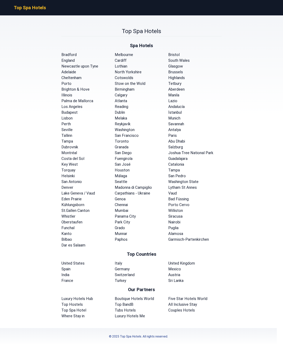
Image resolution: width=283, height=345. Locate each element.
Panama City (125, 216)
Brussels (175, 72)
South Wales (179, 60)
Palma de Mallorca (77, 101)
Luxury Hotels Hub (77, 298)
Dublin (120, 112)
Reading (121, 106)
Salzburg (175, 147)
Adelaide (68, 72)
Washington (125, 129)
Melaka (121, 118)
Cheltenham (71, 77)
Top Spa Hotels (30, 7)
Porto (66, 83)
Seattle (121, 181)
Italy (118, 263)
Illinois (66, 95)
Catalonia (176, 164)
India (65, 274)
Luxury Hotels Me (130, 316)
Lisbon (67, 118)
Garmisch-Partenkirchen (188, 239)
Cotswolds (124, 77)
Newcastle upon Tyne (79, 66)
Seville (67, 129)
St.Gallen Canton (75, 210)
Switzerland (125, 274)
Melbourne (124, 54)
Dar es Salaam (73, 245)
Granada (121, 147)
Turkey (120, 280)
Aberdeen (176, 89)
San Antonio (71, 181)
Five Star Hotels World (187, 298)
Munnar (121, 233)
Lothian (121, 66)
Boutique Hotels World (134, 298)
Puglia (173, 228)
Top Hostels (72, 304)
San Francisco (127, 135)
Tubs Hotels (125, 310)
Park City (122, 222)
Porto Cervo (178, 204)
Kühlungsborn (72, 204)
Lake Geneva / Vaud (78, 193)
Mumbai (121, 210)
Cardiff (120, 60)
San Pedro (177, 176)
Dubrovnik (69, 147)
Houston (122, 170)
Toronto (122, 141)
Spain (65, 269)
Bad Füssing (178, 199)
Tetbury (174, 83)
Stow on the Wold (130, 83)
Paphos (121, 239)
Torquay (68, 170)
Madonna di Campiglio (133, 187)
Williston (175, 210)
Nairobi (174, 222)
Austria (174, 274)
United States (73, 263)
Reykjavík (123, 124)
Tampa (67, 141)
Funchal (68, 228)
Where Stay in (73, 316)
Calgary (121, 95)
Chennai (121, 204)
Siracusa (175, 216)
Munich (174, 118)
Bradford (69, 54)
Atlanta (121, 101)
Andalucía (176, 106)
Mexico (174, 269)
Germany (122, 269)
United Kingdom (181, 263)
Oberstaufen (71, 222)
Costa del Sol (72, 158)
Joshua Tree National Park (190, 152)
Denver (67, 187)
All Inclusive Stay (182, 304)
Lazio (172, 101)
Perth (66, 124)
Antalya (174, 129)
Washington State (183, 181)
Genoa (120, 199)
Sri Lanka (175, 280)
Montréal (69, 152)
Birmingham (125, 89)
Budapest (69, 112)
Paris (172, 135)
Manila (173, 95)
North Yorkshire (128, 72)
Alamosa (175, 233)
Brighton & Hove (75, 89)
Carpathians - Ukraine (132, 193)
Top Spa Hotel (73, 310)
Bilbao (66, 239)
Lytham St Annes (182, 187)
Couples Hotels (181, 310)
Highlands (176, 77)
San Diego (123, 152)
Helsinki (68, 176)
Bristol (174, 54)
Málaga (121, 176)
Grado (120, 228)
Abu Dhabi (176, 141)
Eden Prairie (71, 199)
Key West (69, 164)
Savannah (176, 124)
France (67, 280)
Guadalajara (178, 158)
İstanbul (175, 112)
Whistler (68, 216)
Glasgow (175, 66)
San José (123, 164)
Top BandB (124, 304)
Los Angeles (71, 106)
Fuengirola (123, 158)
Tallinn (66, 135)
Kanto (66, 233)
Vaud (172, 193)
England (68, 60)
